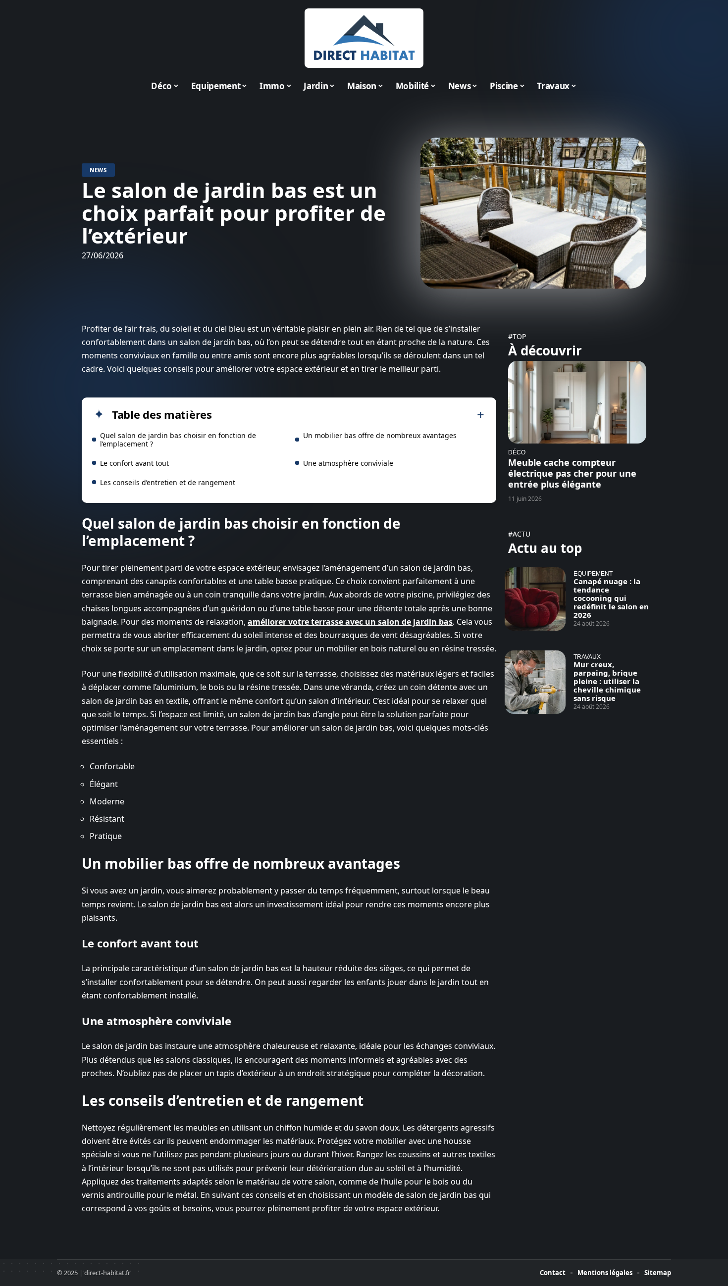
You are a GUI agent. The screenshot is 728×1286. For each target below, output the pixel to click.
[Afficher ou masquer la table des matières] (348, 415)
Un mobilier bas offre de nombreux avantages (380, 435)
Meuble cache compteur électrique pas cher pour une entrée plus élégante (572, 473)
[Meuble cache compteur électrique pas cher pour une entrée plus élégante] (577, 402)
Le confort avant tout (134, 463)
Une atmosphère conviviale (348, 463)
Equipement (593, 573)
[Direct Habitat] (364, 38)
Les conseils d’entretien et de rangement (167, 482)
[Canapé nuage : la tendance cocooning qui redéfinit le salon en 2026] (535, 599)
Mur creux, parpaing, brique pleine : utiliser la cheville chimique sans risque (607, 681)
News (98, 170)
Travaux (587, 656)
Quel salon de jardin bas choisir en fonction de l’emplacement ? (178, 439)
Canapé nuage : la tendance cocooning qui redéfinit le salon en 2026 (611, 598)
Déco (516, 452)
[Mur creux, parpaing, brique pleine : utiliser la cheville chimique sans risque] (535, 682)
